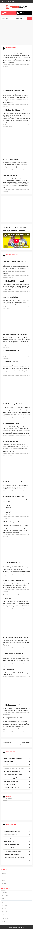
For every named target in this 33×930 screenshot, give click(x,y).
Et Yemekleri (4, 905)
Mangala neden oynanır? (10, 841)
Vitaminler (4, 883)
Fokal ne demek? (8, 861)
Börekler (4, 908)
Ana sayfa (4, 873)
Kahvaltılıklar (5, 921)
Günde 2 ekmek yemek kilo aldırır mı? (13, 774)
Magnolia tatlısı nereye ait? (24, 744)
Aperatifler (4, 892)
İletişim (3, 880)
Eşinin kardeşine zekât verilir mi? (12, 834)
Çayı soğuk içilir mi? (9, 761)
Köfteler (4, 914)
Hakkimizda (4, 876)
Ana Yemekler (5, 918)
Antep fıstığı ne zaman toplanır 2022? (13, 758)
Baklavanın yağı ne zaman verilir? (12, 771)
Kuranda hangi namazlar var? (11, 838)
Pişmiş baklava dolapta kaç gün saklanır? (14, 768)
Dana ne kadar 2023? (9, 847)
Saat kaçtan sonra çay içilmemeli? (12, 778)
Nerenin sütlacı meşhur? (10, 784)
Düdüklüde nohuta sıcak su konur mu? (13, 831)
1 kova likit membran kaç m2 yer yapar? (14, 857)
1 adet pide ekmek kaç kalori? (11, 787)
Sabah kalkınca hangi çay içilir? (9, 744)
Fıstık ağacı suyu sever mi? (10, 764)
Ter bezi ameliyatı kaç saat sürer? (12, 851)
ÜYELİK (21, 13)
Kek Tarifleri (4, 911)
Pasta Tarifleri (5, 895)
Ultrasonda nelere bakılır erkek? (12, 844)
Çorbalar (4, 902)
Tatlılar (3, 898)
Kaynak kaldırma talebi (9, 64)
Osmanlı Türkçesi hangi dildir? (11, 854)
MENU (6, 13)
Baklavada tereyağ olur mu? (11, 781)
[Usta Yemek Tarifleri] (16, 7)
